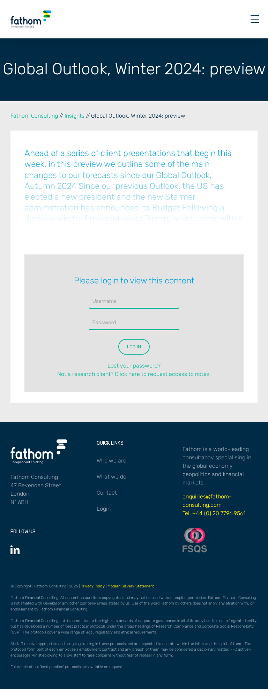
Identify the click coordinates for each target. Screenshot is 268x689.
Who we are (111, 460)
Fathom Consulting (34, 115)
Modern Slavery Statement (130, 586)
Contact (107, 492)
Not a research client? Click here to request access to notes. (134, 374)
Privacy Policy (93, 586)
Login (104, 508)
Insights (74, 115)
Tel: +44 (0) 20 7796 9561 (214, 513)
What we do (111, 476)
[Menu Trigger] (255, 19)
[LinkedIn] (15, 549)
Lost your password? (134, 365)
